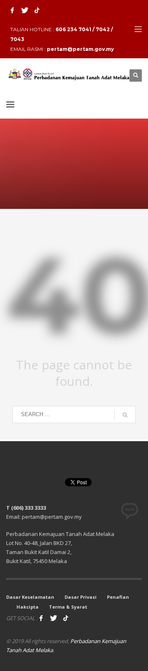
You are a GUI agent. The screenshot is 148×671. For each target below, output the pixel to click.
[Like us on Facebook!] (41, 618)
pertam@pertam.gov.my (80, 49)
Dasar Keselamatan (30, 597)
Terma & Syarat (68, 607)
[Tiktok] (37, 10)
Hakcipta (27, 607)
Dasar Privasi (81, 597)
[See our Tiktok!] (66, 618)
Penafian (118, 597)
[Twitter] (24, 10)
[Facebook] (12, 10)
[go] (125, 415)
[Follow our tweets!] (53, 618)
